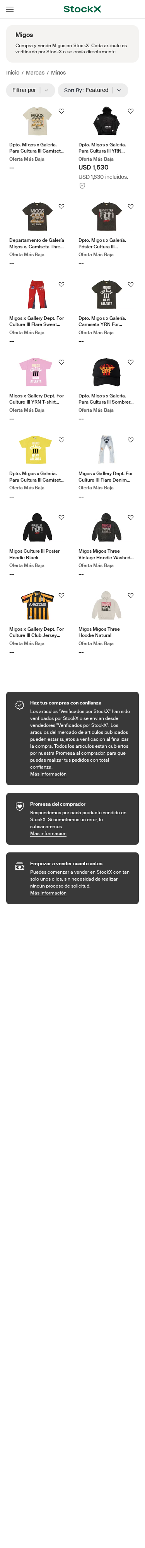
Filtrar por (26, 90)
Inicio (12, 72)
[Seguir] (61, 111)
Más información (80, 774)
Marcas (35, 72)
